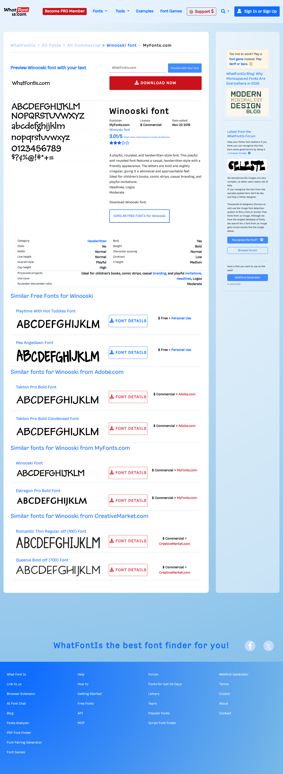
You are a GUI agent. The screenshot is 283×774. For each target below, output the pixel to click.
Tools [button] (121, 11)
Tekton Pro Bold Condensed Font (47, 419)
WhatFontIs (23, 46)
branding (159, 273)
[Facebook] (250, 646)
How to (83, 684)
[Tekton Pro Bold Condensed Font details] (58, 431)
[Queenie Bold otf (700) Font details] (58, 571)
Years (152, 704)
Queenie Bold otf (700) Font (42, 560)
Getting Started (89, 694)
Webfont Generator (247, 277)
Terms (224, 684)
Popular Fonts (159, 713)
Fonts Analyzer (18, 723)
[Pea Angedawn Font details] (58, 355)
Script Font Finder (162, 723)
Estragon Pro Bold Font (38, 491)
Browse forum (247, 250)
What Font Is (16, 674)
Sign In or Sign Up (260, 11)
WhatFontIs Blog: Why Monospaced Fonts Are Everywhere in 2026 (245, 79)
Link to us (14, 684)
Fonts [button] (98, 11)
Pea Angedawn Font (34, 343)
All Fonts (51, 46)
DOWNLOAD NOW (157, 83)
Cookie (224, 694)
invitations (193, 273)
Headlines (184, 279)
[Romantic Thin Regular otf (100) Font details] (58, 542)
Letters (153, 694)
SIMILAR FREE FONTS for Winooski (139, 216)
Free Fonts (86, 704)
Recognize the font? (245, 240)
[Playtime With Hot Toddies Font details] (58, 324)
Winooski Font (29, 463)
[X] (268, 646)
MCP (81, 723)
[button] (225, 11)
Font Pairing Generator (24, 742)
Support (203, 12)
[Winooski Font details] (58, 473)
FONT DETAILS (130, 321)
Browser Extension (21, 694)
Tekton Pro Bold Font (36, 387)
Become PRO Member (65, 11)
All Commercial (84, 46)
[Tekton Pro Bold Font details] (58, 400)
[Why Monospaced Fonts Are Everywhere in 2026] (247, 102)
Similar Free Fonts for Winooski (52, 296)
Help (81, 674)
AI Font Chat (16, 704)
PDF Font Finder (19, 733)
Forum (153, 674)
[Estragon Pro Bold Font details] (58, 501)
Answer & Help (238, 153)
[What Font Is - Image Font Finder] (16, 11)
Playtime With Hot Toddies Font (46, 311)
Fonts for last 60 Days (165, 684)
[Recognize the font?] (247, 166)
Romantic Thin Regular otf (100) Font (51, 531)
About (223, 704)
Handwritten (97, 241)
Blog (10, 713)
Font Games (171, 11)
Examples (144, 11)
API (80, 713)
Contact (225, 713)
